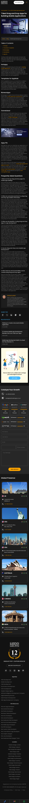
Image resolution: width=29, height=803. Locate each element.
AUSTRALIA (8, 573)
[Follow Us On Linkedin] (18, 670)
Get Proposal (19, 2)
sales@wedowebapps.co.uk (13, 398)
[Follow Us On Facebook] (5, 670)
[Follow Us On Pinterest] (23, 670)
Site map (17, 790)
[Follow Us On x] (10, 670)
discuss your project (14, 665)
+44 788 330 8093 (10, 394)
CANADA (7, 599)
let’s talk (14, 378)
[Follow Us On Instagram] (14, 670)
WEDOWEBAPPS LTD (11, 787)
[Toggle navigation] (26, 2)
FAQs (23, 790)
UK (5, 496)
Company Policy (8, 790)
